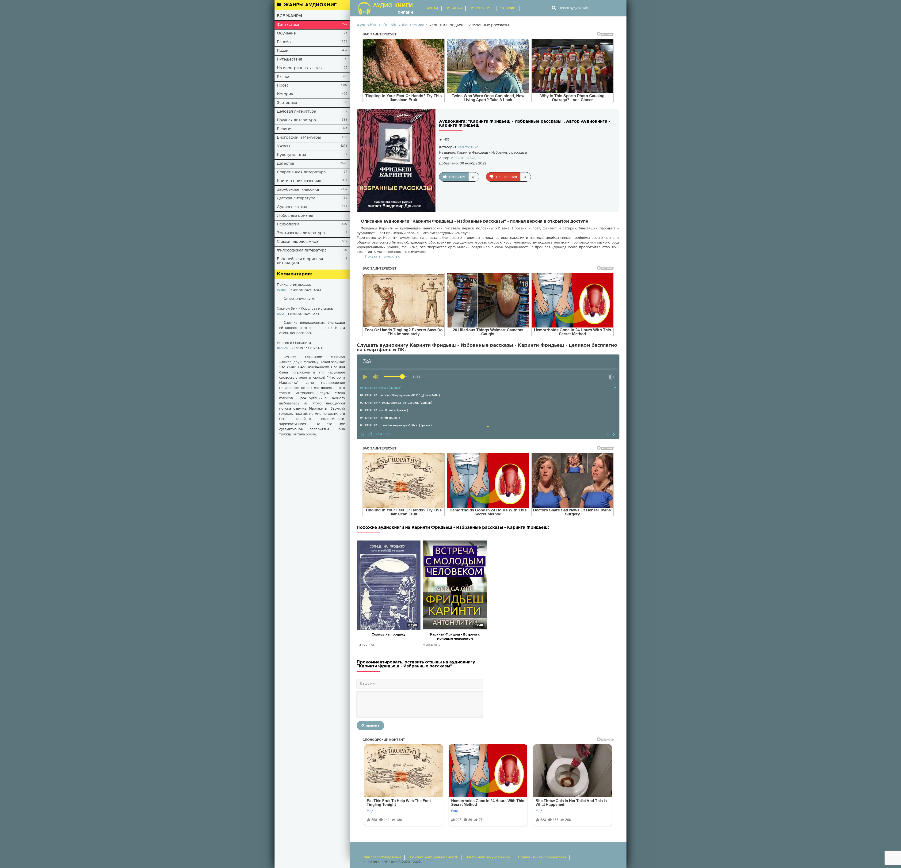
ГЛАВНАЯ (430, 8)
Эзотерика (287, 103)
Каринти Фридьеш (466, 158)
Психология (288, 224)
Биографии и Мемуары (299, 137)
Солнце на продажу (388, 634)
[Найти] (553, 8)
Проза (283, 85)
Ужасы (283, 146)
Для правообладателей (382, 857)
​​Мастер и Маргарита (294, 343)
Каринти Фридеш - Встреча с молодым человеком (455, 636)
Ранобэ (284, 42)
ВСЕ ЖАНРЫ (289, 16)
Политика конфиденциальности (433, 857)
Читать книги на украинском (488, 857)
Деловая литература (296, 111)
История (285, 94)
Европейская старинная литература (300, 261)
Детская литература (296, 198)
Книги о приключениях (299, 181)
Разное (283, 77)
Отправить (370, 725)
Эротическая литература (301, 233)
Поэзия (283, 51)
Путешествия (289, 59)
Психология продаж (294, 284)
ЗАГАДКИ (507, 8)
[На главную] (386, 8)
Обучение (286, 33)
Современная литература (301, 172)
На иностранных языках (300, 68)
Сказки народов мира (297, 242)
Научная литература (296, 120)
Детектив (285, 163)
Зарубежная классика (298, 189)
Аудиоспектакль (292, 207)
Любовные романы (295, 215)
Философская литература (302, 250)
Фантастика (288, 25)
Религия (284, 129)
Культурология (291, 155)
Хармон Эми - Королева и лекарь (305, 308)
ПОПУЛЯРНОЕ (481, 8)
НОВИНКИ (454, 8)
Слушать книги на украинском (542, 857)
